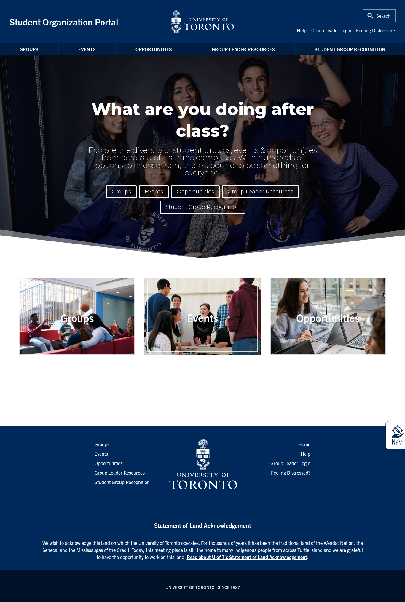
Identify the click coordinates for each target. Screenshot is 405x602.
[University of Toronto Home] (202, 21)
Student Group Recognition (350, 49)
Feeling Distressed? (376, 30)
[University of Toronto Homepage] (202, 464)
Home (304, 444)
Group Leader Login (331, 30)
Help (302, 30)
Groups (29, 49)
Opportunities (153, 49)
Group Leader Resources (243, 49)
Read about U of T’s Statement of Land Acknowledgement (247, 557)
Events (87, 49)
